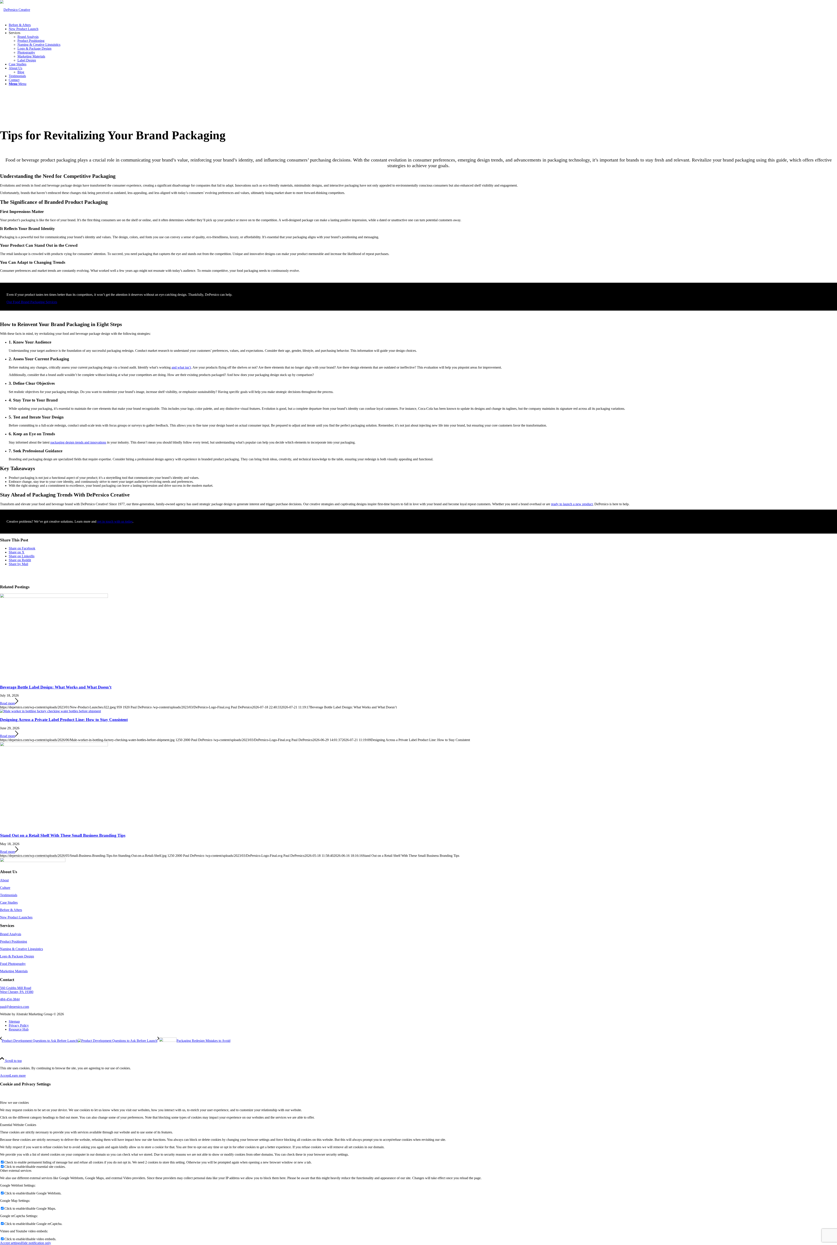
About (4, 880)
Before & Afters (11, 910)
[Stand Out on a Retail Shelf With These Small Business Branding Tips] (54, 745)
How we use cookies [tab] (14, 1102)
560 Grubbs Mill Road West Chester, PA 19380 (16, 990)
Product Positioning (13, 941)
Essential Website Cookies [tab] (18, 1125)
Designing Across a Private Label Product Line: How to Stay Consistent (64, 719)
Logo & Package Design (17, 956)
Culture (5, 888)
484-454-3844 (10, 999)
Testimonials (8, 895)
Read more (7, 703)
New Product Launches (16, 917)
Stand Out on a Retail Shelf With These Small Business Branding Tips (62, 835)
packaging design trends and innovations (78, 442)
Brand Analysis (10, 934)
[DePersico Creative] (15, 10)
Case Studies (9, 902)
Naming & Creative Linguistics (21, 949)
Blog (20, 72)
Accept (5, 1075)
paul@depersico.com (14, 1007)
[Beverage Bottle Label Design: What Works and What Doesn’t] (54, 597)
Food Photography (13, 964)
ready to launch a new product (572, 504)
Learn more (18, 1075)
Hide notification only (36, 1243)
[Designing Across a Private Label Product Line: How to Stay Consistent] (50, 711)
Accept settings (10, 1243)
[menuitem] (423, 25)
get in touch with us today (115, 521)
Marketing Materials (14, 971)
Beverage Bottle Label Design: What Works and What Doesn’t (55, 687)
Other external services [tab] (15, 1170)
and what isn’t (181, 367)
